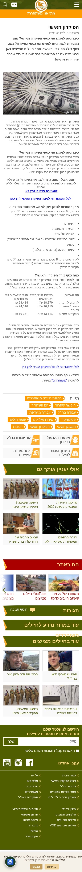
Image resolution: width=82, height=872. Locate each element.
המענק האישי (66, 427)
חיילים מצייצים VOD (63, 825)
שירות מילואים (43, 419)
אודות (34, 831)
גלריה (34, 775)
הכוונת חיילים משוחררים (44, 398)
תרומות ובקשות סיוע (25, 809)
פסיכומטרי (68, 419)
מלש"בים (32, 781)
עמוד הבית (69, 775)
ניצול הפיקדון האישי (63, 781)
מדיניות (51, 866)
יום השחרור (40, 405)
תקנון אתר (31, 836)
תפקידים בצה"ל (28, 797)
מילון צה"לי (69, 809)
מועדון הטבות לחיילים (60, 453)
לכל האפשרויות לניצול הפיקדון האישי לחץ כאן (40, 198)
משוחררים (31, 791)
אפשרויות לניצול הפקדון (58, 440)
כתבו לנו (33, 825)
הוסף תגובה (18, 609)
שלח (11, 741)
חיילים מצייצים (66, 820)
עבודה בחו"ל (67, 412)
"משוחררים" (59, 380)
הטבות (17, 427)
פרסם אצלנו (30, 820)
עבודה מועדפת (39, 412)
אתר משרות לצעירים (21, 453)
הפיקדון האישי (40, 427)
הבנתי (36, 866)
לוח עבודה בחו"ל (18, 437)
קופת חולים (18, 419)
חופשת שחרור (65, 405)
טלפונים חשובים (66, 814)
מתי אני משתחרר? (41, 13)
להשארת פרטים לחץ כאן (41, 191)
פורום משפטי (29, 814)
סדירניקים (32, 786)
